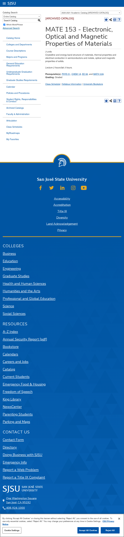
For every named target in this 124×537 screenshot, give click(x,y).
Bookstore (11, 346)
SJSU (12, 3)
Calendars (10, 354)
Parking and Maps (16, 421)
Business (9, 253)
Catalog (9, 369)
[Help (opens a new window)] (119, 20)
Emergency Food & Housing (24, 384)
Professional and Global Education (29, 298)
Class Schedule (52, 84)
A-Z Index (10, 331)
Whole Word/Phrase (14, 24)
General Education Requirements (15, 64)
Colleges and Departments (19, 44)
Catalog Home (13, 37)
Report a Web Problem (21, 469)
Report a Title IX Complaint (24, 477)
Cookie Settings (12, 530)
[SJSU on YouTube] (84, 188)
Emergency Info (15, 462)
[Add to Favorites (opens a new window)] (106, 20)
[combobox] (91, 12)
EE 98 (85, 74)
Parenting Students (18, 414)
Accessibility (62, 199)
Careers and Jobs (15, 361)
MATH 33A (98, 74)
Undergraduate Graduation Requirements (19, 72)
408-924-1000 (15, 508)
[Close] (119, 518)
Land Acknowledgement (62, 224)
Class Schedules (14, 126)
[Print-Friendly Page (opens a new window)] (115, 20)
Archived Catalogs (15, 107)
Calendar (10, 86)
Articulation (11, 120)
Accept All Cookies (88, 530)
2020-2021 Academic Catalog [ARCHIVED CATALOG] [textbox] (85, 12)
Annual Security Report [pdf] (25, 339)
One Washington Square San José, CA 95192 (21, 500)
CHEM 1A (76, 74)
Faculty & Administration (17, 114)
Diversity (62, 218)
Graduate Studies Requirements (21, 80)
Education (10, 261)
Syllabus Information (72, 84)
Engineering (12, 268)
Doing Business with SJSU (22, 454)
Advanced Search (11, 28)
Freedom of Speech (18, 391)
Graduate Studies (16, 276)
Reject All (110, 530)
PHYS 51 (66, 74)
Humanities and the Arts (21, 291)
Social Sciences (14, 313)
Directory (10, 447)
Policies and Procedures (17, 92)
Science (8, 306)
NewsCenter (12, 406)
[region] (62, 525)
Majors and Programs (16, 56)
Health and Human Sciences (24, 283)
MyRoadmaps (13, 132)
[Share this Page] (111, 20)
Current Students (16, 376)
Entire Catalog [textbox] (10, 16)
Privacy (62, 230)
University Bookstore (93, 84)
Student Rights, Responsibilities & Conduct (21, 100)
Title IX (62, 211)
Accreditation (62, 205)
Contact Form (13, 439)
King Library (12, 399)
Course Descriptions (16, 50)
